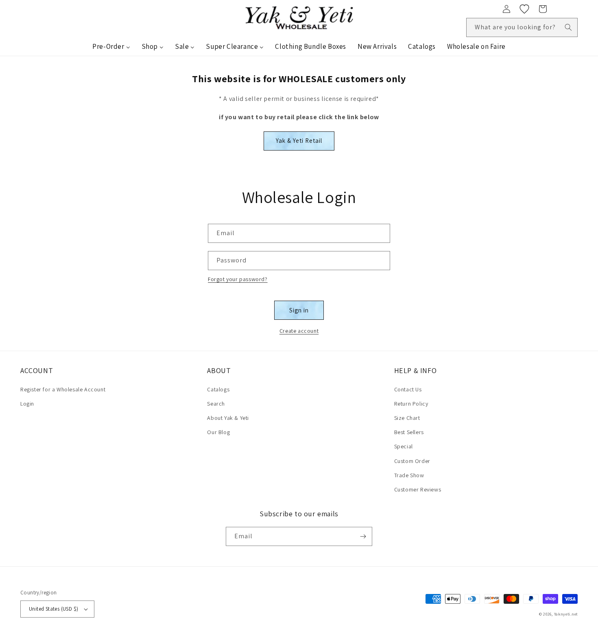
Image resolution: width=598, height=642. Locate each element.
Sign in (299, 310)
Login (27, 403)
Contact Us (408, 389)
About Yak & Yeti (228, 417)
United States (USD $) (53, 608)
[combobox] (522, 27)
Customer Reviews (417, 489)
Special (403, 446)
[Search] (568, 27)
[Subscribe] (363, 536)
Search (216, 403)
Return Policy (411, 403)
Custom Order (412, 461)
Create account (299, 330)
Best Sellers (409, 432)
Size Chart (407, 417)
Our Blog (218, 432)
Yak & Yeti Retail (299, 140)
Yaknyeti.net (566, 614)
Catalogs (218, 389)
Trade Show (409, 475)
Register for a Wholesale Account (62, 389)
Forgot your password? (238, 279)
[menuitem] (111, 46)
